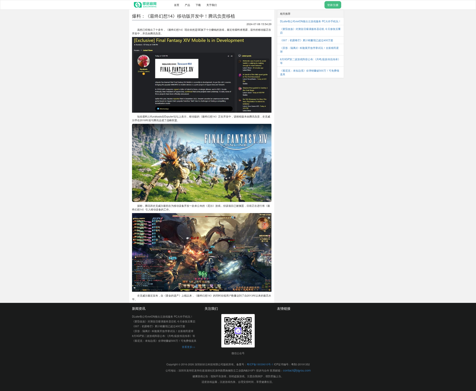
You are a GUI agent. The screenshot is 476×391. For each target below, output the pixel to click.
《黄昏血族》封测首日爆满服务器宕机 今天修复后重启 (163, 321)
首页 (176, 5)
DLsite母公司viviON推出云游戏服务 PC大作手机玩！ (310, 21)
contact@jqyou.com (297, 370)
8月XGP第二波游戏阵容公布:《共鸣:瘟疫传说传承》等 (163, 336)
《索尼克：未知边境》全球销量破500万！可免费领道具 (164, 340)
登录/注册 (332, 5)
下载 (198, 5)
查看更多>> (188, 347)
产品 (187, 5)
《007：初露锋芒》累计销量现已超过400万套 (306, 40)
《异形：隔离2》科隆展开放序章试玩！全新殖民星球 (162, 331)
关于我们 (211, 5)
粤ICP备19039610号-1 (260, 364)
